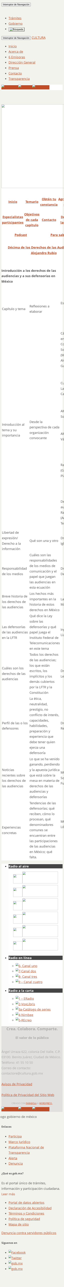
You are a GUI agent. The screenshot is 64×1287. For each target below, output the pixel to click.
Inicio (13, 46)
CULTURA (39, 37)
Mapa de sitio (19, 1224)
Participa (15, 1136)
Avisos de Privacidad (16, 1084)
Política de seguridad (24, 1219)
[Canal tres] (26, 976)
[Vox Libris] (25, 1004)
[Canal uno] (26, 966)
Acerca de (16, 51)
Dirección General (22, 62)
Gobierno (16, 23)
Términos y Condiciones (26, 1213)
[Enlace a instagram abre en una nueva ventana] (16, 1263)
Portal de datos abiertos (26, 1202)
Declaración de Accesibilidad (30, 1208)
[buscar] (17, 29)
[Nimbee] (24, 1015)
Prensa (14, 68)
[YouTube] (9, 87)
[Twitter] (25, 87)
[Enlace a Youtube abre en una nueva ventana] (16, 1269)
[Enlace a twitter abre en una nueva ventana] (15, 1258)
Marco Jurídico (19, 1142)
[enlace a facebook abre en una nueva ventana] (17, 1252)
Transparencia (19, 78)
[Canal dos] (26, 971)
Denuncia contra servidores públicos (28, 1233)
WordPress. (45, 1103)
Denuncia (16, 1163)
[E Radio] (25, 998)
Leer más (8, 1194)
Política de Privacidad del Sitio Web (27, 1095)
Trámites (15, 18)
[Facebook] (40, 87)
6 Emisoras (17, 57)
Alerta (13, 1158)
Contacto (15, 73)
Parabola (31, 1103)
